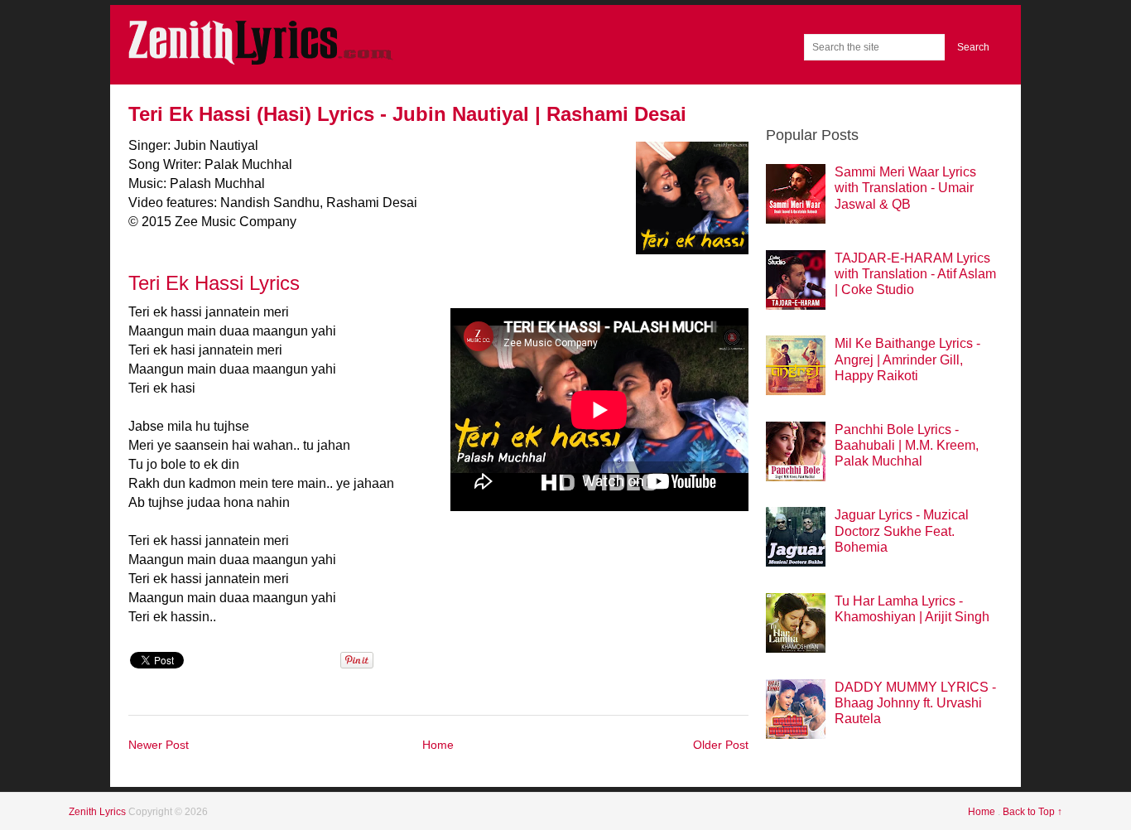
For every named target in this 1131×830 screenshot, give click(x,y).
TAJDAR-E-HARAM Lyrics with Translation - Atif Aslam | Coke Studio (915, 274)
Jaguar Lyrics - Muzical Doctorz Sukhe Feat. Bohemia (902, 530)
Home (438, 744)
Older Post (720, 744)
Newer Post (158, 744)
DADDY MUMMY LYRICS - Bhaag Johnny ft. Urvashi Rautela (915, 703)
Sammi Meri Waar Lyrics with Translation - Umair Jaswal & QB (905, 187)
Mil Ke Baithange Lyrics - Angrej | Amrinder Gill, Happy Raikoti (907, 359)
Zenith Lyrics (98, 812)
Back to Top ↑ (1032, 812)
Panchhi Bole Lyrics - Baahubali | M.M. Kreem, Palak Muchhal (907, 445)
